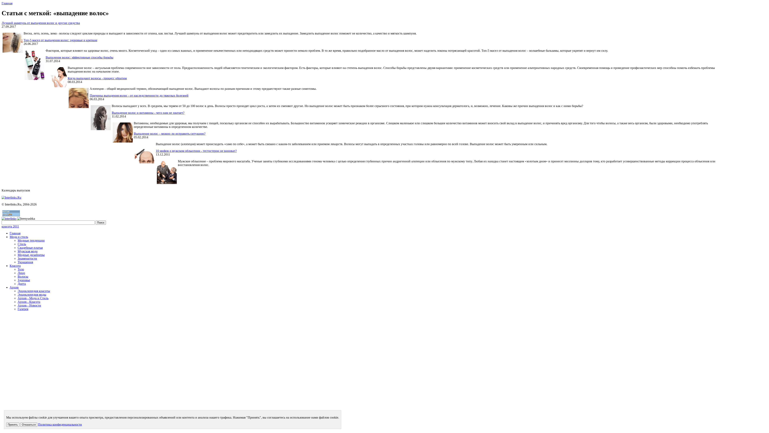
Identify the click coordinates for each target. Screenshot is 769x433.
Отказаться (29, 424)
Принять (13, 424)
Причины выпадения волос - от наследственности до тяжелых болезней (139, 95)
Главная (7, 3)
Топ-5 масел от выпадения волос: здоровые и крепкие (60, 40)
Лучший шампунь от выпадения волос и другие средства (41, 23)
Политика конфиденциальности (60, 424)
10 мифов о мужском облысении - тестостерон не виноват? (196, 151)
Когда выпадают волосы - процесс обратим (97, 78)
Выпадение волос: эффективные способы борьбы (79, 57)
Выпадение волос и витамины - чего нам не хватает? (148, 112)
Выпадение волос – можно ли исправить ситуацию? (169, 133)
